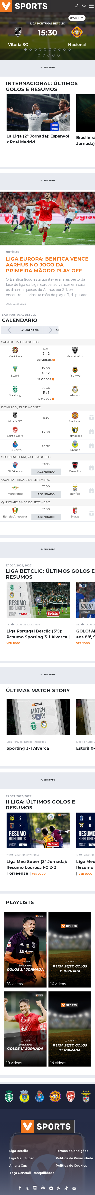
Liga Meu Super (21, 1158)
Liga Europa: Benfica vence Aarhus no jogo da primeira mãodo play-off (47, 265)
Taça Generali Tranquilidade (31, 1173)
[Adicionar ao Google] (91, 418)
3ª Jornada (30, 330)
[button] (25, 49)
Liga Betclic (18, 1151)
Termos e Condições (72, 1151)
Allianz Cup (18, 1165)
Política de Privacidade (74, 1158)
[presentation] (11, 330)
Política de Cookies (71, 1165)
